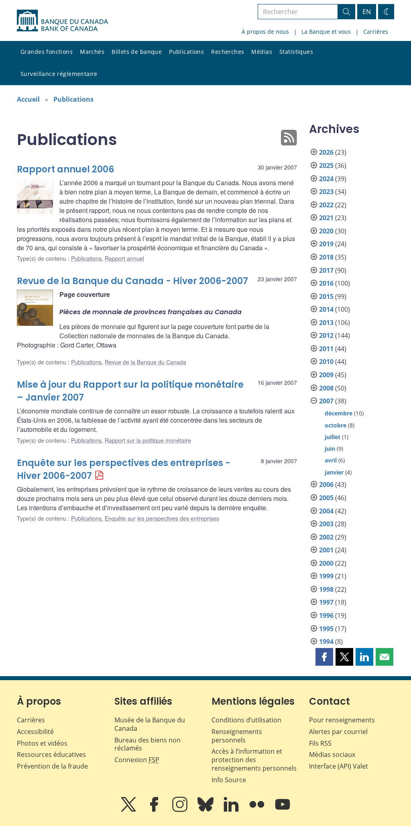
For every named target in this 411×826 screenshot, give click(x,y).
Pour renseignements (342, 720)
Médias (261, 51)
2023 (326, 191)
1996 (326, 615)
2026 (326, 152)
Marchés (92, 51)
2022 (326, 204)
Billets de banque (137, 51)
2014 (326, 309)
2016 (326, 283)
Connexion (136, 759)
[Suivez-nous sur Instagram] (180, 810)
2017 (326, 270)
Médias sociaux (332, 754)
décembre (338, 413)
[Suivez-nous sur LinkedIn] (232, 810)
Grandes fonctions (46, 51)
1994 (326, 641)
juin (330, 448)
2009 (326, 374)
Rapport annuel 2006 (65, 169)
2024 (326, 178)
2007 (326, 401)
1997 (326, 602)
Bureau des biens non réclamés (147, 744)
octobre (335, 425)
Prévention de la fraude (52, 766)
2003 (326, 523)
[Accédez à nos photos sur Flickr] (258, 810)
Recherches (227, 51)
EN (366, 11)
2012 (326, 335)
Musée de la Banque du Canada (149, 724)
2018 (326, 257)
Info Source (229, 779)
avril (331, 460)
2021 (326, 217)
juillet (332, 437)
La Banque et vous (326, 31)
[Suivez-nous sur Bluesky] (206, 810)
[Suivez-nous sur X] (129, 810)
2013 (326, 322)
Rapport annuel (124, 258)
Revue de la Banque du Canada (145, 362)
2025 (326, 165)
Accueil (28, 99)
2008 (326, 388)
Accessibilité (35, 731)
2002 (326, 537)
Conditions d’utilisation (246, 720)
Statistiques (296, 51)
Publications (186, 51)
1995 (326, 628)
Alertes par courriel (338, 731)
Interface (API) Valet (338, 766)
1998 (326, 589)
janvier (334, 472)
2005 (326, 497)
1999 (326, 576)
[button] (324, 657)
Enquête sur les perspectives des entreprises (162, 518)
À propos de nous (265, 31)
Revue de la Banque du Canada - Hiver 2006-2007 (132, 281)
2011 (326, 348)
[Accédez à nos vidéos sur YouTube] (283, 810)
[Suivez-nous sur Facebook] (155, 810)
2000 (326, 563)
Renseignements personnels (237, 735)
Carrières (375, 31)
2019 (326, 243)
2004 (326, 511)
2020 (326, 231)
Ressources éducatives (51, 754)
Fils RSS (320, 743)
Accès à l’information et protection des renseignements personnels (254, 760)
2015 (326, 296)
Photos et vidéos (42, 743)
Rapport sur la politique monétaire (148, 440)
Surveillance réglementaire (59, 74)
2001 (326, 550)
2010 (326, 361)
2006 (326, 484)
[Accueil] (62, 20)
